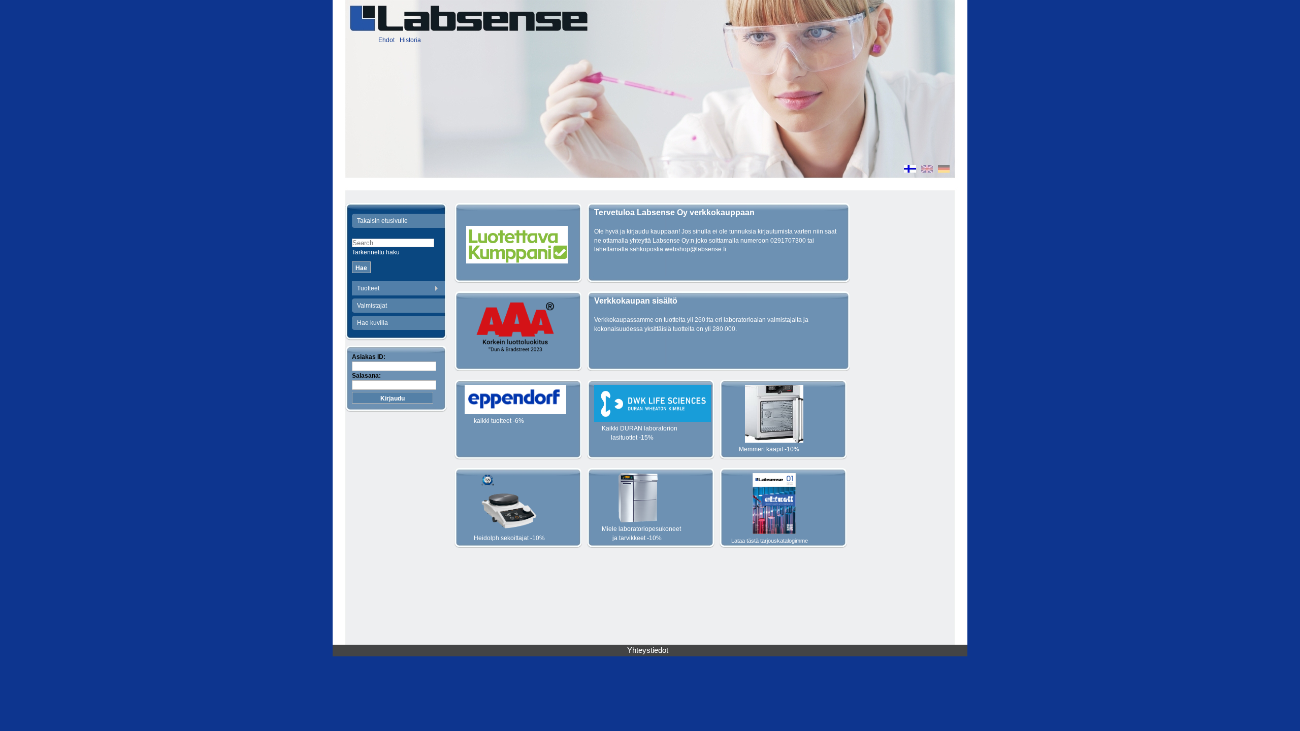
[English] (927, 170)
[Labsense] (468, 18)
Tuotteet (368, 288)
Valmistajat (372, 305)
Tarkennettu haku (376, 252)
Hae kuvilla (372, 322)
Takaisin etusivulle (382, 220)
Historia (410, 40)
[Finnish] (910, 170)
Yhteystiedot (647, 650)
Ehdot (386, 40)
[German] (944, 170)
